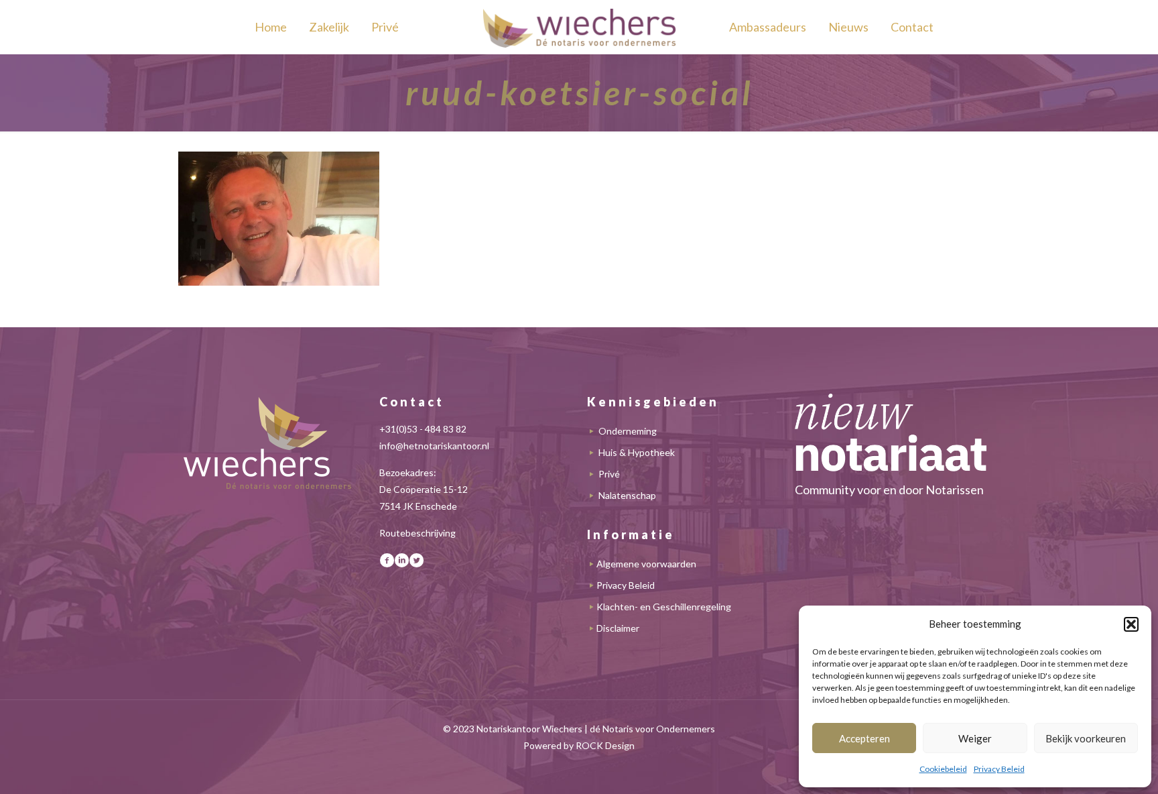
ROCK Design (605, 745)
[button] (1131, 624)
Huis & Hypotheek (636, 452)
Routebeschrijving (417, 532)
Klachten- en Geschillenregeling (663, 606)
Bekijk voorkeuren (1085, 738)
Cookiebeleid (943, 769)
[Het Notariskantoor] (579, 27)
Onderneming (627, 431)
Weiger (975, 738)
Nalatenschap (627, 495)
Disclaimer (617, 628)
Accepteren (864, 738)
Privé (609, 473)
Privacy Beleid (999, 769)
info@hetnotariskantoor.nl (434, 445)
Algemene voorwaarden (646, 563)
